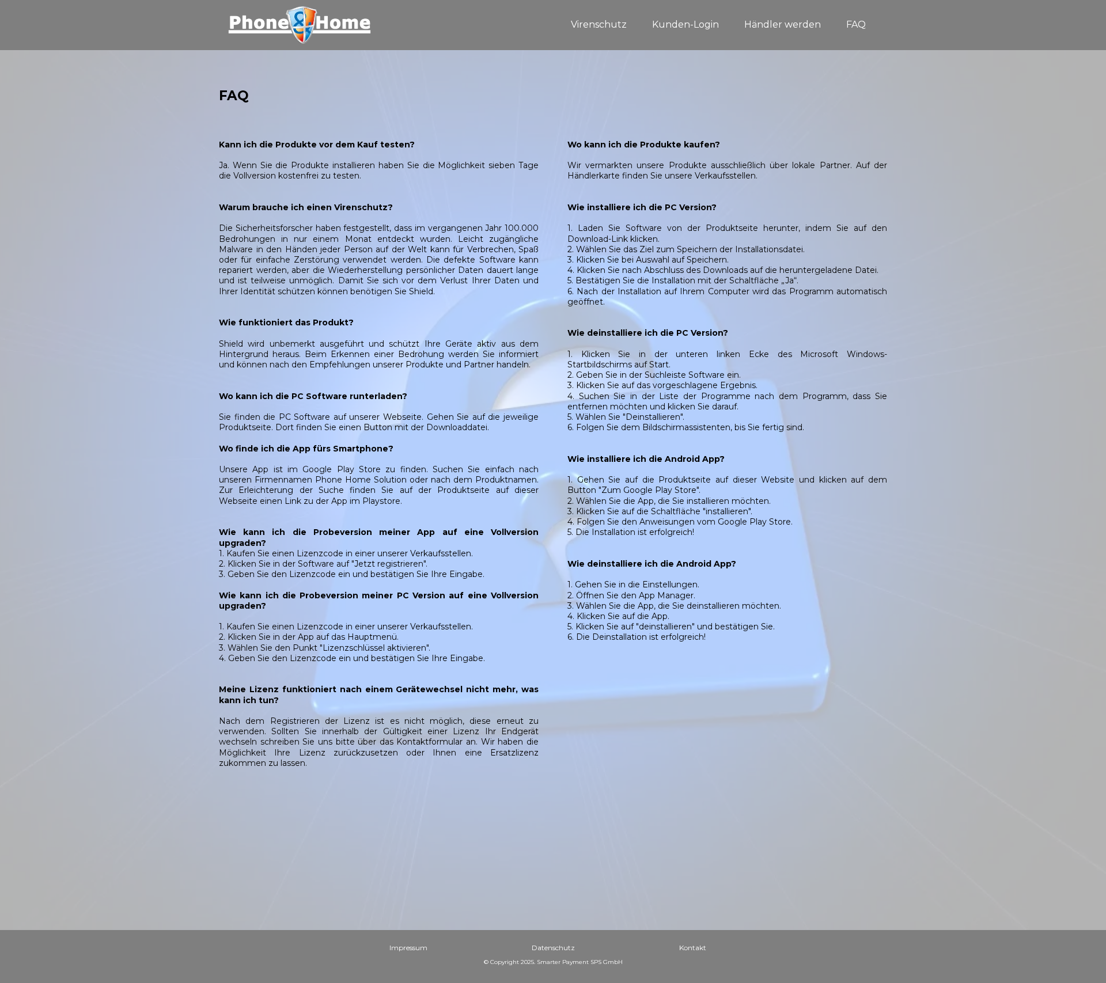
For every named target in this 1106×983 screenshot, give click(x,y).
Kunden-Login (685, 24)
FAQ (856, 24)
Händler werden (782, 24)
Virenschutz (599, 24)
